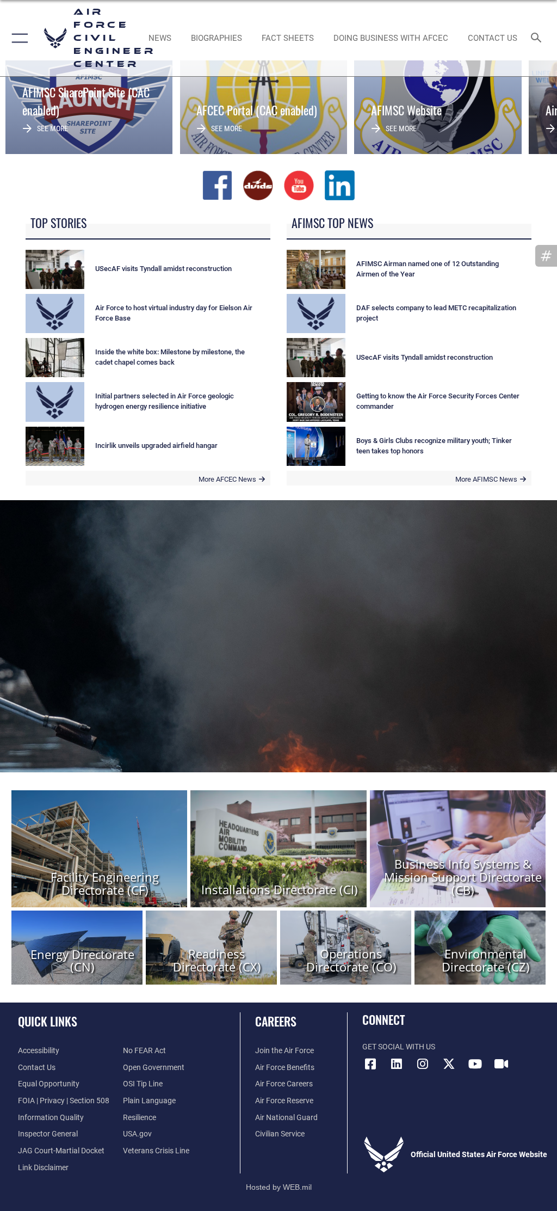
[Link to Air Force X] (449, 1064)
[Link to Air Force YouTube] (475, 1064)
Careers (275, 1021)
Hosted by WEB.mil (279, 1187)
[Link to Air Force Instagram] (422, 1064)
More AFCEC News (227, 479)
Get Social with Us (398, 1047)
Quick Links (47, 1021)
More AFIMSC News (486, 479)
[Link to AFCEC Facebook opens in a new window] (370, 1064)
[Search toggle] (538, 38)
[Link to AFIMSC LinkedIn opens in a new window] (396, 1064)
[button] (17, 38)
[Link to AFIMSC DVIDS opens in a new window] (501, 1064)
